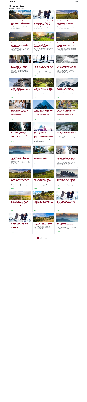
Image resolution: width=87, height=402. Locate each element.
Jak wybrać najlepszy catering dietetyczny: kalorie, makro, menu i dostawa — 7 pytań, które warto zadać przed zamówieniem (66, 134)
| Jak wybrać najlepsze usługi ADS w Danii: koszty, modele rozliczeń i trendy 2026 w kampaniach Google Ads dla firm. (43, 157)
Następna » (47, 238)
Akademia (12, 1)
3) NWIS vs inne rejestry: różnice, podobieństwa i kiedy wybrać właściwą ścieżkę (65, 224)
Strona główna (75, 1)
